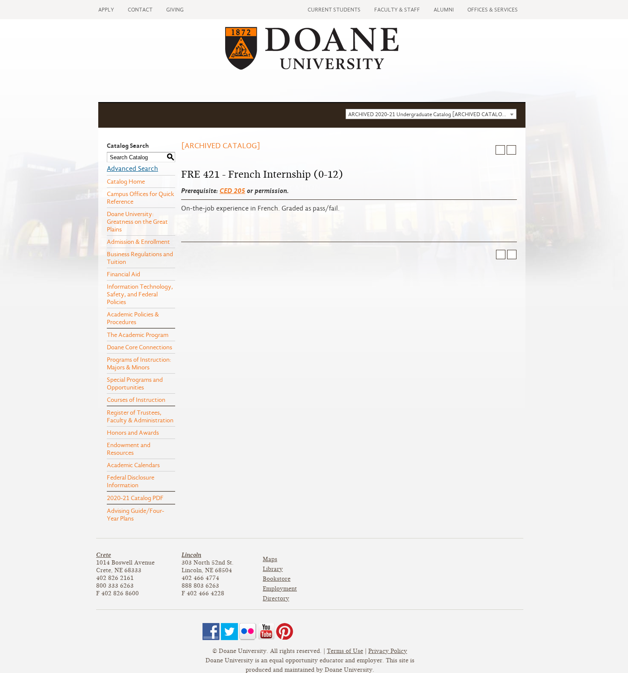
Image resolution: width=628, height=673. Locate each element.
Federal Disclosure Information (130, 481)
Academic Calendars (133, 465)
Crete (103, 555)
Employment (280, 588)
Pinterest (284, 632)
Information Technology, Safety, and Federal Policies (140, 294)
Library (273, 569)
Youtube (266, 632)
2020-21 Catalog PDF (135, 498)
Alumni (444, 9)
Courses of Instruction (136, 400)
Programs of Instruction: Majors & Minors (139, 363)
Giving (175, 9)
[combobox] (431, 114)
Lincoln (191, 555)
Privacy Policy (387, 651)
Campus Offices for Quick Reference (140, 197)
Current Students (334, 9)
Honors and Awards (133, 432)
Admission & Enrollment (138, 242)
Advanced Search (132, 169)
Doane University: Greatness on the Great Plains (137, 221)
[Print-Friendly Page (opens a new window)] (500, 150)
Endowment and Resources (128, 448)
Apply (106, 9)
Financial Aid (123, 274)
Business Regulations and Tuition (140, 258)
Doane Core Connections (139, 347)
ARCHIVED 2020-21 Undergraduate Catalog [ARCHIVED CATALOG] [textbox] (428, 114)
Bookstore (277, 578)
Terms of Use (345, 651)
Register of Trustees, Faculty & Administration (140, 416)
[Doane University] (312, 67)
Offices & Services (492, 9)
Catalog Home (126, 181)
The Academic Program (137, 335)
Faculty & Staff (397, 9)
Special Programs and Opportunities (135, 383)
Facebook (211, 632)
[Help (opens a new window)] (511, 150)
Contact (140, 9)
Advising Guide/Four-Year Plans (135, 514)
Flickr (247, 632)
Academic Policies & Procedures (133, 318)
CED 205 (232, 191)
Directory (276, 598)
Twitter (229, 632)
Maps (270, 559)
